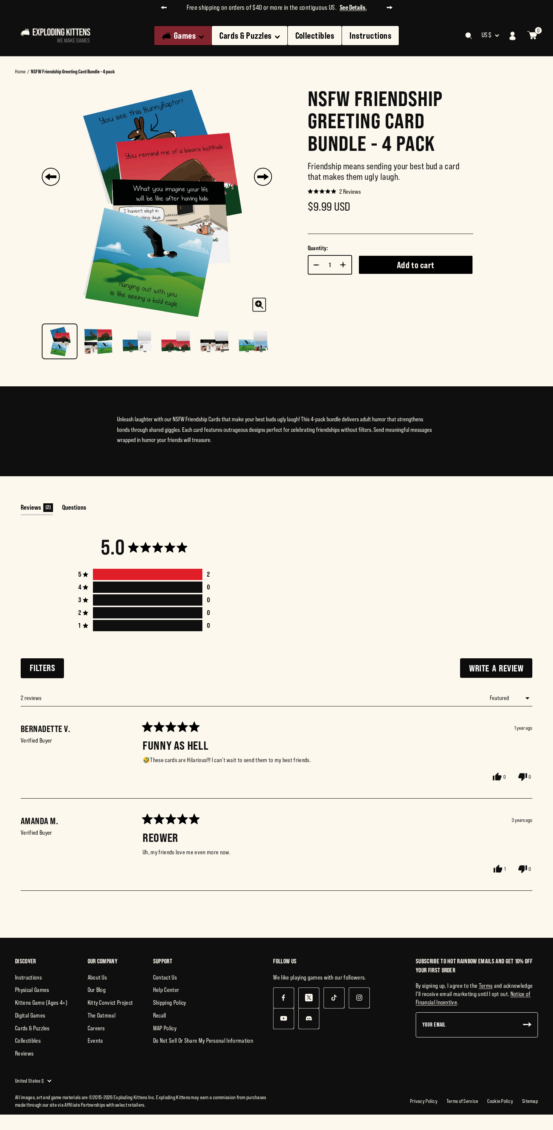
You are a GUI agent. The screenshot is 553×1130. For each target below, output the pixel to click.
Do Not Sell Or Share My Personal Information (203, 1040)
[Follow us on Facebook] (283, 997)
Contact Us (165, 977)
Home (20, 71)
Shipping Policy (169, 1002)
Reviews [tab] (37, 509)
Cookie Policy (500, 1101)
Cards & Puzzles (245, 35)
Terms (486, 985)
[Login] (512, 35)
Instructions (370, 35)
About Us (97, 977)
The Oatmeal (102, 1015)
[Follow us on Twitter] (308, 997)
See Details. (353, 7)
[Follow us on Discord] (308, 1018)
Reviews (24, 1053)
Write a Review (500, 670)
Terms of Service (462, 1101)
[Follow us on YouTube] (283, 1018)
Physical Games (32, 989)
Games (185, 35)
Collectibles (314, 35)
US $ (486, 35)
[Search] (468, 35)
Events (95, 1040)
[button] (334, 191)
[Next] (263, 177)
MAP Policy (164, 1028)
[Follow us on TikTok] (334, 997)
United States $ (29, 1081)
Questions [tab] (74, 509)
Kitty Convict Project (110, 1002)
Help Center (166, 989)
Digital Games (30, 1015)
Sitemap (530, 1101)
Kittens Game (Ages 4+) (41, 1002)
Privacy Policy (424, 1101)
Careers (96, 1028)
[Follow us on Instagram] (359, 997)
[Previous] (51, 177)
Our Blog (97, 989)
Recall (159, 1015)
